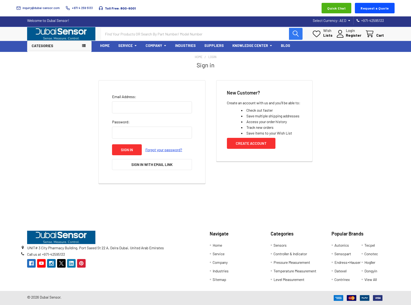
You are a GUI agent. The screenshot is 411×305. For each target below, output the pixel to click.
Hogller (369, 262)
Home (105, 45)
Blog (285, 45)
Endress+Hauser (347, 262)
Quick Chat (336, 8)
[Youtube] (41, 263)
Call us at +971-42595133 (46, 254)
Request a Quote (375, 8)
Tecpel (369, 245)
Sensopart (342, 253)
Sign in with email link (152, 164)
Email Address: (124, 96)
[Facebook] (31, 263)
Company (154, 45)
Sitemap (219, 279)
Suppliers (214, 45)
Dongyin (370, 271)
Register (353, 35)
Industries (185, 45)
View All (370, 279)
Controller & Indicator (290, 253)
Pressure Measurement (292, 262)
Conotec (371, 253)
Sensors (280, 245)
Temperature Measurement (295, 271)
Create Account (251, 143)
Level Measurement (289, 279)
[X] (61, 263)
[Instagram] (51, 263)
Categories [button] (42, 46)
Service (125, 45)
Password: (121, 122)
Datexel (340, 271)
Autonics (341, 245)
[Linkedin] (71, 263)
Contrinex (342, 279)
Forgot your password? (163, 149)
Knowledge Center (250, 45)
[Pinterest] (81, 263)
